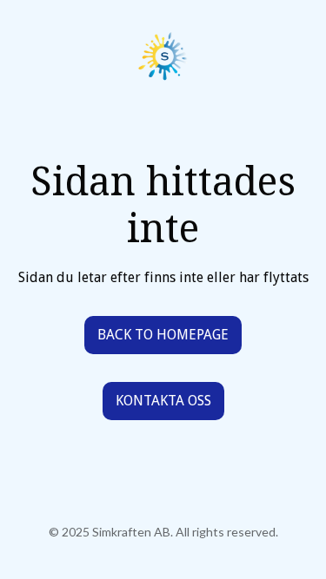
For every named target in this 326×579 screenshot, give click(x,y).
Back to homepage (163, 334)
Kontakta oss (163, 400)
